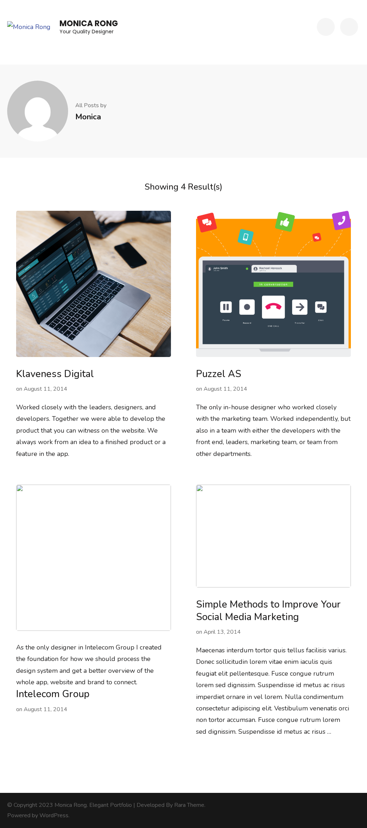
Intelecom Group (53, 694)
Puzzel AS (218, 374)
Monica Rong (88, 23)
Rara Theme (189, 805)
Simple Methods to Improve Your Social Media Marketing (268, 611)
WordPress (53, 815)
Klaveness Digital (55, 374)
